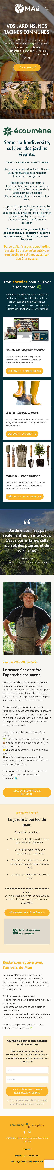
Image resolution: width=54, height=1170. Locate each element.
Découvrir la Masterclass (24, 371)
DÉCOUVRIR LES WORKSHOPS (24, 496)
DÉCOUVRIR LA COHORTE (22, 433)
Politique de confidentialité (27, 1161)
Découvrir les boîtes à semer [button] (27, 912)
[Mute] (44, 107)
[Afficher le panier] (47, 9)
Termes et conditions (27, 1155)
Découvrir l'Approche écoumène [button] (27, 792)
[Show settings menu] (50, 107)
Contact (27, 1149)
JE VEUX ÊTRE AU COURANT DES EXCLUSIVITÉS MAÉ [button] (27, 1091)
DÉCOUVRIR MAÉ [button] (27, 67)
